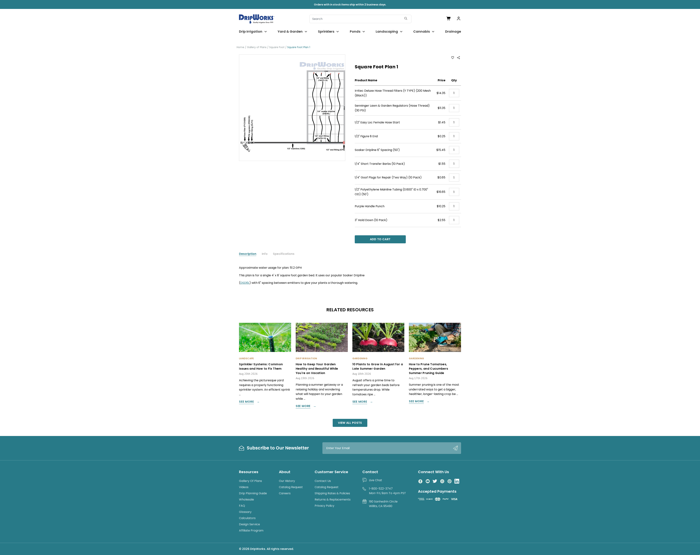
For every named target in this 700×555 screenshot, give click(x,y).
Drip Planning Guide (253, 493)
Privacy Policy (324, 506)
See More (246, 402)
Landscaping (387, 31)
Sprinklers (326, 31)
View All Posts (350, 423)
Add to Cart (380, 239)
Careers (285, 493)
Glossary (245, 512)
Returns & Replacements (333, 499)
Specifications (283, 254)
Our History (287, 481)
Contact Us (323, 481)
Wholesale (246, 499)
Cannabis (421, 31)
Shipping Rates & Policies (332, 493)
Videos (243, 487)
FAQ (242, 506)
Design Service (249, 524)
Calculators (247, 518)
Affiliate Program (251, 530)
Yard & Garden (290, 31)
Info (265, 254)
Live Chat (375, 480)
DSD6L (244, 283)
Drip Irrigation (250, 31)
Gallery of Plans (250, 481)
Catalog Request (291, 487)
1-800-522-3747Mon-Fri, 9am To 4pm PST (387, 490)
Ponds (355, 31)
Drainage (453, 31)
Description (247, 254)
